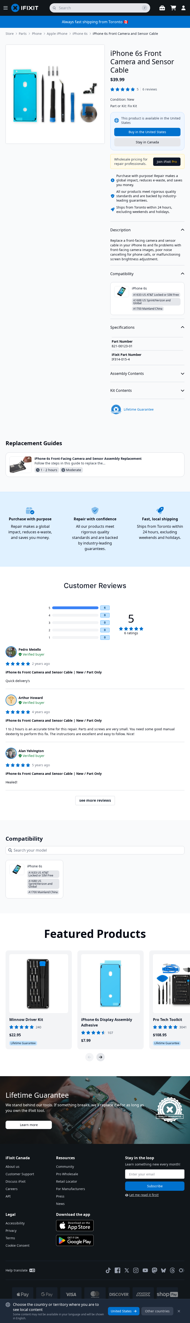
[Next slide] (100, 1057)
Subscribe (155, 1186)
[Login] (183, 8)
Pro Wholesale (67, 1174)
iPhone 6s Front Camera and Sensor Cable (125, 33)
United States (121, 1311)
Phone (37, 33)
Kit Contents (121, 390)
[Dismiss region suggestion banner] (179, 1311)
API (8, 1196)
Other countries (157, 1311)
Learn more (29, 1125)
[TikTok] (108, 1270)
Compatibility (121, 273)
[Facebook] (117, 1270)
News (60, 1203)
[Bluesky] (163, 1270)
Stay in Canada (147, 142)
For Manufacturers (70, 1189)
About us (12, 1166)
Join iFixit (167, 161)
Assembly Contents (127, 373)
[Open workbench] (162, 8)
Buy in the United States (147, 132)
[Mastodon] (154, 1270)
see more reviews (95, 800)
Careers (12, 1189)
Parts (23, 33)
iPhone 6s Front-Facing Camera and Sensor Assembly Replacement (88, 458)
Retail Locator (66, 1181)
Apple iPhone (57, 33)
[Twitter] (127, 1270)
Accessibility (15, 1223)
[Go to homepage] (26, 8)
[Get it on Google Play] (75, 1240)
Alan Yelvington (31, 751)
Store (10, 33)
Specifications (122, 327)
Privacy (11, 1230)
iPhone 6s (80, 33)
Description (120, 229)
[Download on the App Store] (75, 1225)
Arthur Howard (31, 697)
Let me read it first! (144, 1195)
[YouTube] (145, 1270)
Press (60, 1196)
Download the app (73, 1214)
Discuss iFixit (15, 1181)
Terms (10, 1238)
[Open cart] (173, 8)
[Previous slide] (89, 1057)
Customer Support (20, 1174)
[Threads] (172, 1270)
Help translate (17, 1270)
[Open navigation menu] (5, 8)
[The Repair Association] (181, 1270)
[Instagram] (136, 1270)
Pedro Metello (30, 649)
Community (65, 1166)
